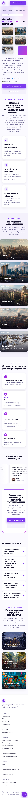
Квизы (4, 727)
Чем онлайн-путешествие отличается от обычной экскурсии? (10, 563)
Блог (3, 767)
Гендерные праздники (8, 743)
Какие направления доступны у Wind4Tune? (12, 551)
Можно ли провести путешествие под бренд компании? (12, 596)
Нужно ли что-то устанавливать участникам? (11, 585)
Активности (10, 10)
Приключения (6, 716)
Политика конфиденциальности (11, 769)
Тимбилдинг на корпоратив (10, 740)
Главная (4, 10)
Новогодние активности (9, 753)
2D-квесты (5, 719)
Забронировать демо (18, 3)
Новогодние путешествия (9, 756)
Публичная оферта (7, 774)
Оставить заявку (14, 92)
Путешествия (6, 724)
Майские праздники (7, 745)
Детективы (5, 721)
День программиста (7, 748)
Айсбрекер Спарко (7, 732)
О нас (3, 764)
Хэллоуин (4, 751)
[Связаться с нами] (24, 794)
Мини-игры (5, 729)
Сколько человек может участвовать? (11, 575)
